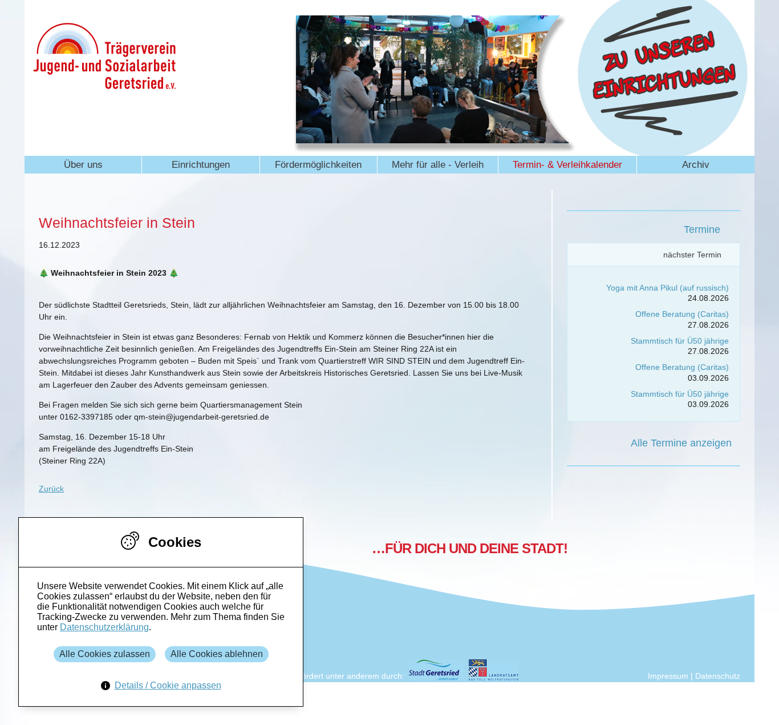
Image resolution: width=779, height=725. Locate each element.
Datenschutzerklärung (104, 627)
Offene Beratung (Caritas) (682, 314)
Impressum (668, 675)
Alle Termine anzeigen (681, 443)
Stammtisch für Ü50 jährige (680, 340)
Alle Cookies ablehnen (217, 654)
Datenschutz (717, 675)
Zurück (51, 488)
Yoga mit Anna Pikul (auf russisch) (667, 287)
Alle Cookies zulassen (104, 654)
